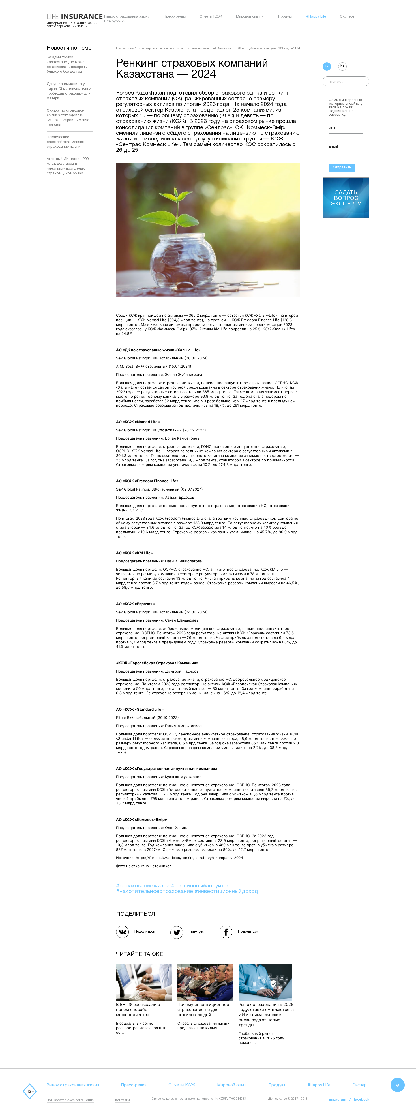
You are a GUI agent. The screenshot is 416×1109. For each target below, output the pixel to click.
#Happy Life (316, 16)
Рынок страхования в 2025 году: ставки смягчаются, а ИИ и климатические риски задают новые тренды (266, 1014)
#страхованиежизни (143, 886)
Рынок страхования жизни (127, 16)
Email (333, 147)
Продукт (285, 16)
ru (327, 65)
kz (342, 65)
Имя (332, 128)
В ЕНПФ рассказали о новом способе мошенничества (138, 1009)
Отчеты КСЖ (211, 16)
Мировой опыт (248, 16)
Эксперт (347, 16)
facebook (361, 1099)
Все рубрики (115, 21)
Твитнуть (196, 932)
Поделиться (144, 932)
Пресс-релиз (175, 16)
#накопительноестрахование (155, 891)
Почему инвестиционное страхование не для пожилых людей (203, 1009)
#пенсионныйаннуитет (201, 886)
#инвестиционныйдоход (226, 891)
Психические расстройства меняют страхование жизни (66, 142)
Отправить (342, 167)
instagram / (341, 1099)
